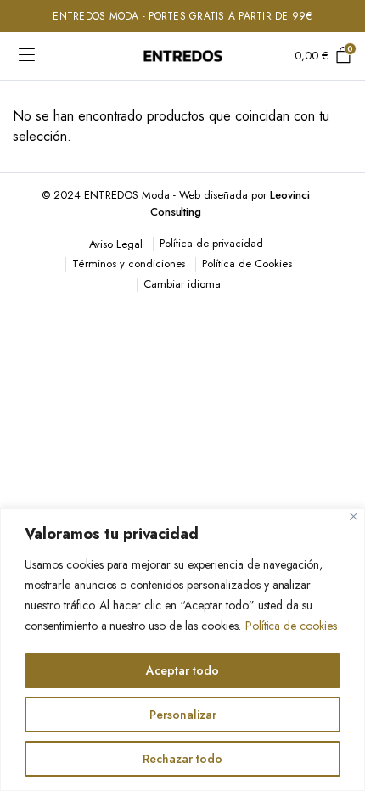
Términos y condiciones (128, 263)
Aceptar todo (182, 670)
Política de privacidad (211, 243)
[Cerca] (353, 516)
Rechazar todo (182, 758)
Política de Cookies (246, 263)
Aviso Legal (116, 244)
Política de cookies (291, 625)
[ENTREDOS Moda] (182, 56)
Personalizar (182, 714)
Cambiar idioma (182, 284)
